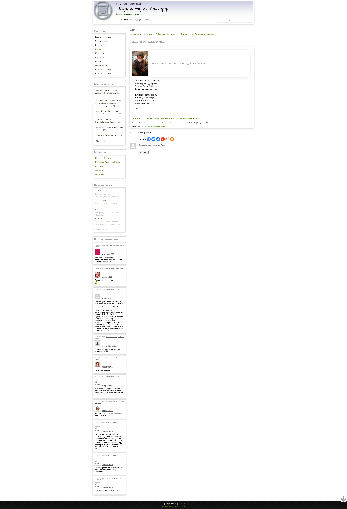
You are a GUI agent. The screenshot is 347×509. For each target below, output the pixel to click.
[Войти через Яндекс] (163, 139)
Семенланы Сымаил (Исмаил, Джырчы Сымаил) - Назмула (106, 120)
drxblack (185, 123)
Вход (147, 19)
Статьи (141, 34)
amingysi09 (107, 277)
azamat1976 (107, 410)
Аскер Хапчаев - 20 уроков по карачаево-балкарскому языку (106, 112)
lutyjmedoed (107, 385)
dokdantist (106, 298)
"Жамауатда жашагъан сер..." (190, 118)
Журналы (99, 170)
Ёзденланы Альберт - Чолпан (107, 135)
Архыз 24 (99, 190)
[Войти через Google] (167, 139)
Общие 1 (99, 141)
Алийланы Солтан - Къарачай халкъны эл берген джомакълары (107, 91)
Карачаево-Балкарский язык (107, 162)
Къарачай (99, 209)
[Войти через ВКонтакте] (153, 139)
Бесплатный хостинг (171, 506)
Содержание (147, 118)
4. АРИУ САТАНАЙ (111, 422)
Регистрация (136, 19)
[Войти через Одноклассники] (172, 139)
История (99, 166)
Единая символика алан (113, 289)
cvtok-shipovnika (109, 345)
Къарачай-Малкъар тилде (106, 158)
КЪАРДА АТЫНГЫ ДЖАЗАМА (114, 268)
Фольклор (99, 174)
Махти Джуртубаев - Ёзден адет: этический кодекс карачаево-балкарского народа (108, 103)
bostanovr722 (108, 254)
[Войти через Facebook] (158, 139)
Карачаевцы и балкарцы (144, 8)
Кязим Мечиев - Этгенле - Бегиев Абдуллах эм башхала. (190, 34)
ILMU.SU (99, 218)
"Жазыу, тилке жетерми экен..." (165, 118)
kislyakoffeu (107, 431)
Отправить (143, 152)
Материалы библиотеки (155, 34)
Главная (133, 34)
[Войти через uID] (149, 139)
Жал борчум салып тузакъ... (157, 126)
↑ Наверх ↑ (137, 118)
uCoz (183, 506)
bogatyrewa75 (108, 366)
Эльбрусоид (100, 200)
